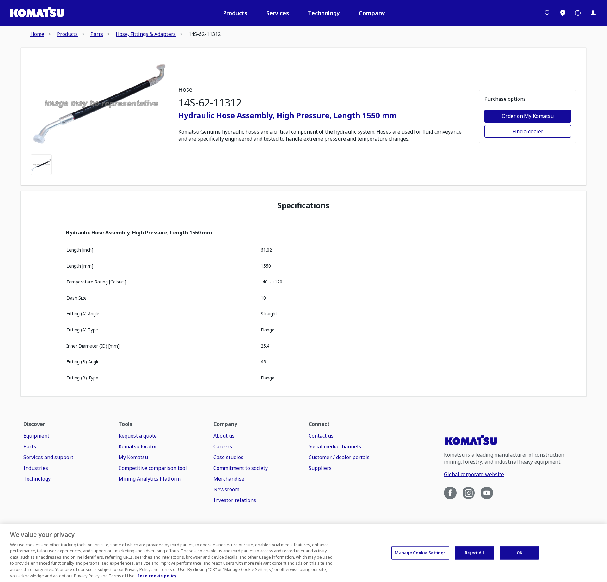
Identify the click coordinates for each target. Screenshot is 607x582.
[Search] (547, 13)
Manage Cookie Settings (420, 552)
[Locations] (563, 13)
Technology (324, 13)
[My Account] (593, 13)
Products (235, 13)
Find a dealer (527, 131)
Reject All (474, 552)
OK (519, 552)
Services (277, 13)
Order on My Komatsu (528, 115)
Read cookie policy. (157, 575)
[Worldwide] (578, 13)
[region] (303, 553)
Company (372, 13)
